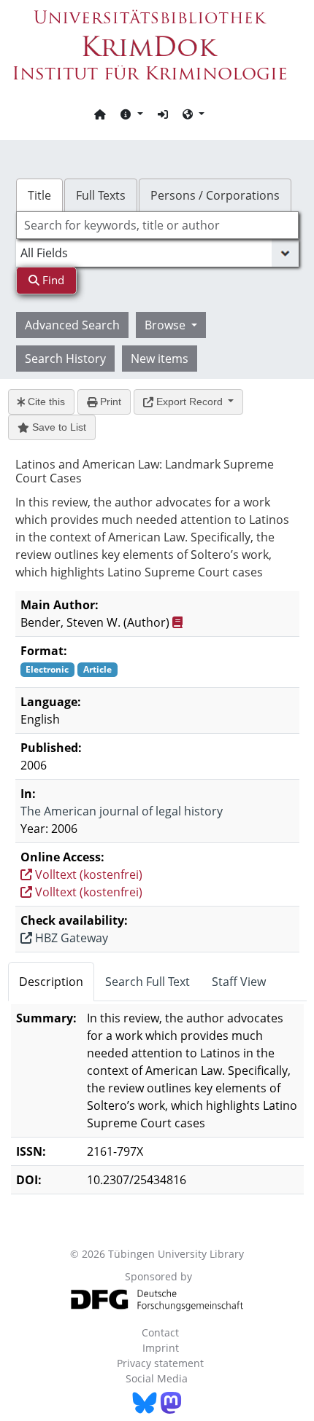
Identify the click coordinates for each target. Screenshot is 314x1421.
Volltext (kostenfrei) (87, 874)
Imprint (160, 1348)
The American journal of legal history (121, 811)
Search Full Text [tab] (147, 982)
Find (51, 280)
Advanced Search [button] (72, 325)
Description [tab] (51, 982)
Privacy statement (160, 1363)
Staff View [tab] (239, 982)
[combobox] (157, 225)
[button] (131, 114)
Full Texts (101, 195)
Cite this (45, 401)
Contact (160, 1332)
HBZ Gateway (70, 938)
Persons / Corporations (215, 195)
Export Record (189, 401)
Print (109, 401)
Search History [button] (65, 359)
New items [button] (159, 359)
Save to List (57, 427)
